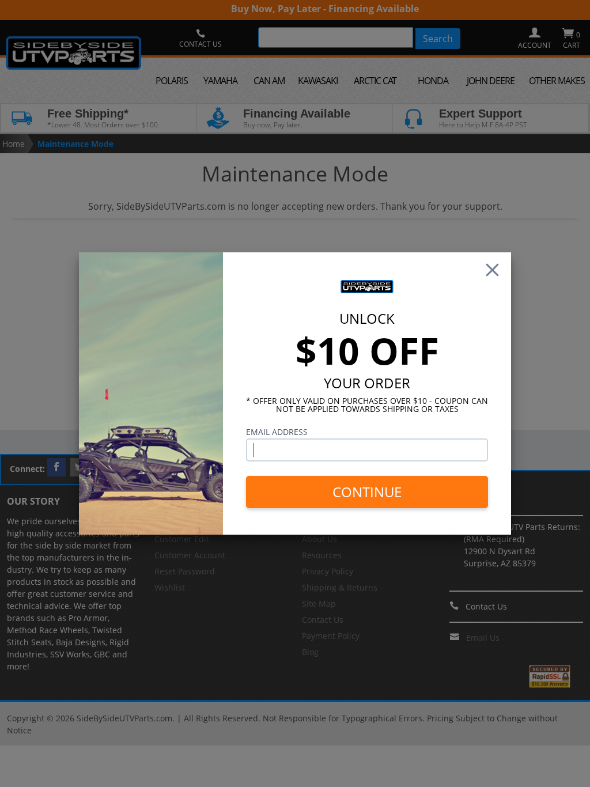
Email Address (277, 431)
